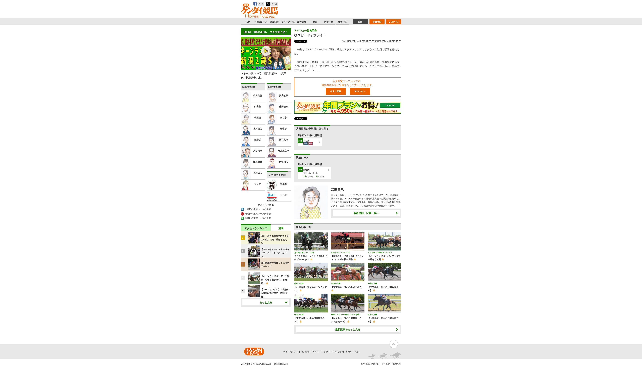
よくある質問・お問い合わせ (345, 352)
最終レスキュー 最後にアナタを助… (346, 314)
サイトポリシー (290, 352)
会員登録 (377, 22)
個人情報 (305, 352)
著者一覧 (342, 22)
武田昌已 (337, 189)
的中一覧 (328, 22)
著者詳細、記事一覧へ (366, 213)
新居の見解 (298, 283)
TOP (247, 22)
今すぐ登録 (335, 91)
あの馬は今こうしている (304, 252)
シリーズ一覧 (288, 22)
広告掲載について (370, 364)
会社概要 (385, 364)
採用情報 (397, 364)
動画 (315, 22)
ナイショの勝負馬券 (305, 30)
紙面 (360, 22)
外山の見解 (335, 283)
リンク (325, 352)
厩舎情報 (301, 22)
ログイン (395, 22)
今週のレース (261, 22)
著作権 (315, 352)
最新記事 (274, 22)
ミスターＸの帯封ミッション (380, 252)
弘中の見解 (372, 314)
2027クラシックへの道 (340, 252)
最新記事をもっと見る (347, 329)
